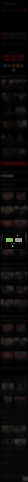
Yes (10, 240)
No (18, 240)
